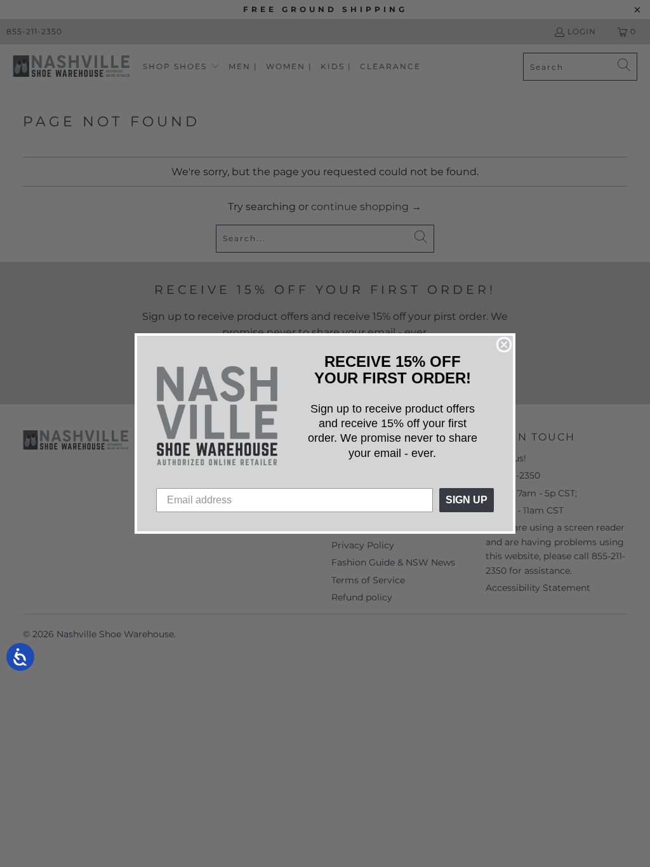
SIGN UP (467, 499)
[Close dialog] (504, 344)
